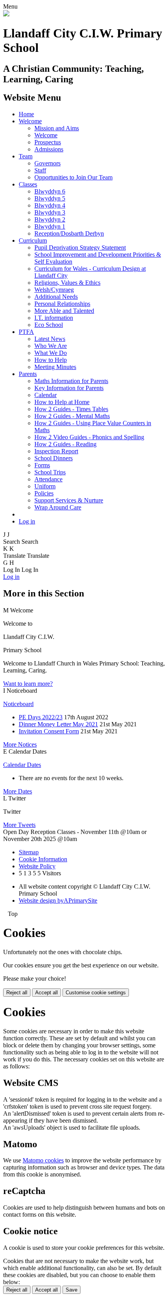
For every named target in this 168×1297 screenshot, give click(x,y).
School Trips (50, 472)
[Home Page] (6, 14)
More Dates (17, 791)
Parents (28, 374)
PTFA (26, 331)
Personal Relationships (62, 303)
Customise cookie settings (96, 992)
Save (71, 1290)
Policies (44, 493)
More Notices (20, 744)
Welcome (30, 121)
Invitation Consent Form (49, 731)
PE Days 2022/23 (41, 717)
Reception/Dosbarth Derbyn (69, 233)
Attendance (48, 479)
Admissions (48, 149)
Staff (40, 170)
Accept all (46, 992)
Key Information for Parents (69, 388)
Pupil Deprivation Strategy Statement (80, 247)
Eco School (48, 324)
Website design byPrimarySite (58, 900)
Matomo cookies (43, 1160)
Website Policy (37, 866)
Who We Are (50, 345)
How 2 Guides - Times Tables (71, 409)
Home (26, 114)
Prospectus (47, 142)
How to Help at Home (61, 402)
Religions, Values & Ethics (67, 282)
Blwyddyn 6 (49, 191)
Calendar (45, 395)
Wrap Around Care (57, 507)
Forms (42, 465)
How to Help (50, 360)
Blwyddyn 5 (49, 198)
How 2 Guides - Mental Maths (72, 416)
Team (25, 156)
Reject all (16, 992)
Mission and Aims (56, 128)
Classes (28, 184)
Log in (27, 521)
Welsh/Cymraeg (54, 289)
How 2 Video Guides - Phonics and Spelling (89, 437)
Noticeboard (18, 704)
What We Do (50, 353)
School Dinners (53, 458)
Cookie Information (43, 859)
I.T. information (53, 317)
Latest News (49, 338)
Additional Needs (56, 296)
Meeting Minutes (55, 367)
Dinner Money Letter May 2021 (58, 724)
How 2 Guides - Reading (65, 444)
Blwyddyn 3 (49, 212)
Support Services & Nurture (68, 500)
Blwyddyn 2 (49, 219)
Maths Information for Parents (71, 381)
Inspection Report (56, 451)
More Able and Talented (64, 310)
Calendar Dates (22, 764)
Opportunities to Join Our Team (73, 177)
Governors (47, 163)
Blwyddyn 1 (49, 226)
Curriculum (33, 240)
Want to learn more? (28, 683)
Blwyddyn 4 (49, 205)
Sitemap (29, 852)
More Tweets (19, 824)
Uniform (44, 486)
